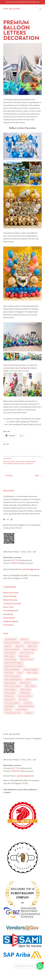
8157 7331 (15, 560)
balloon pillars (9, 672)
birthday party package (12, 603)
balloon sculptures (10, 682)
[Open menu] (40, 9)
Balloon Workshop (10, 600)
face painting (8, 614)
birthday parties (25, 692)
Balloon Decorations (11, 593)
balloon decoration (10, 659)
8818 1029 (16, 563)
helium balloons (9, 618)
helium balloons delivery (26, 706)
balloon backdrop (10, 652)
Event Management (10, 611)
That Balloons (11, 9)
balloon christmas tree (26, 652)
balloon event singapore (12, 669)
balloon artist (20, 646)
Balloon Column (10, 656)
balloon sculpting (32, 672)
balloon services (25, 682)
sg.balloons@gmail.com (30, 569)
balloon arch (24, 639)
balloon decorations (9, 461)
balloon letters (20, 461)
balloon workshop (10, 692)
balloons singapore (10, 689)
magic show (8, 709)
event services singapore (12, 702)
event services (23, 699)
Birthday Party (9, 696)
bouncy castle (8, 607)
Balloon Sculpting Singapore (13, 679)
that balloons (30, 463)
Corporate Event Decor (25, 696)
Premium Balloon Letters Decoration (14, 463)
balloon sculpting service (12, 676)
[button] (16, 173)
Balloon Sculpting (9, 596)
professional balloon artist (12, 713)
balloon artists (32, 646)
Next (37, 475)
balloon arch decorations (12, 642)
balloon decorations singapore (14, 666)
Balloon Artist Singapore (12, 649)
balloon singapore (30, 686)
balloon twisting (25, 689)
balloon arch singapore (31, 642)
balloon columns (24, 656)
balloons (20, 672)
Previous (9, 475)
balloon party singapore (31, 669)
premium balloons (21, 709)
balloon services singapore (13, 686)
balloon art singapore (30, 649)
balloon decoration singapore (13, 662)
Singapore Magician (10, 621)
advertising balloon (10, 639)
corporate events (10, 699)
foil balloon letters (30, 461)
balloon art (8, 646)
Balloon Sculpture (31, 679)
